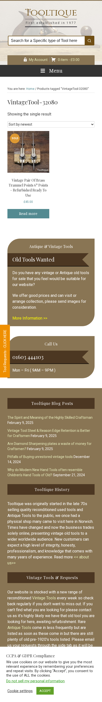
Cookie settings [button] (20, 691)
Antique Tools (19, 627)
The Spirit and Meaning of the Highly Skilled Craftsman (50, 417)
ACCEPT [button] (45, 691)
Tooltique (51, 12)
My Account (38, 60)
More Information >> (29, 318)
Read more (28, 214)
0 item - (68, 60)
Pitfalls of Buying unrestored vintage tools (40, 457)
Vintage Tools (44, 598)
